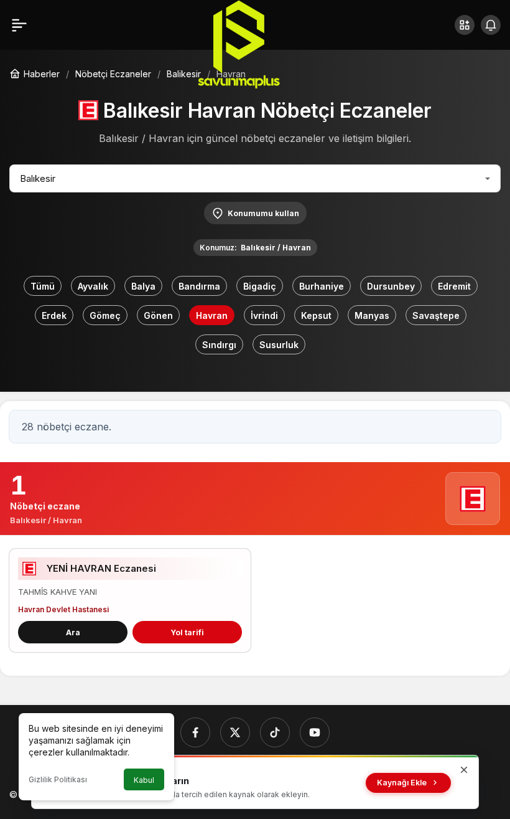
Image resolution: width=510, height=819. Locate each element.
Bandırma (199, 286)
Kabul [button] (144, 780)
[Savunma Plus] (239, 43)
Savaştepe (436, 315)
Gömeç (105, 315)
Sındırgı (219, 344)
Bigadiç (259, 286)
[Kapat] (464, 770)
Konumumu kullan (263, 213)
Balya (143, 286)
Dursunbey (391, 286)
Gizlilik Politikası (58, 779)
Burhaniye (321, 286)
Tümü (42, 286)
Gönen (158, 315)
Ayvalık (93, 286)
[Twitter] (235, 732)
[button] (465, 25)
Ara (73, 632)
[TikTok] (275, 732)
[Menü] (19, 25)
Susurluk (279, 344)
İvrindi (264, 315)
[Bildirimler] (491, 25)
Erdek (54, 315)
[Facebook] (195, 732)
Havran (212, 315)
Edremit (454, 286)
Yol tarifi (187, 632)
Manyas (372, 315)
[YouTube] (315, 732)
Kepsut (316, 315)
